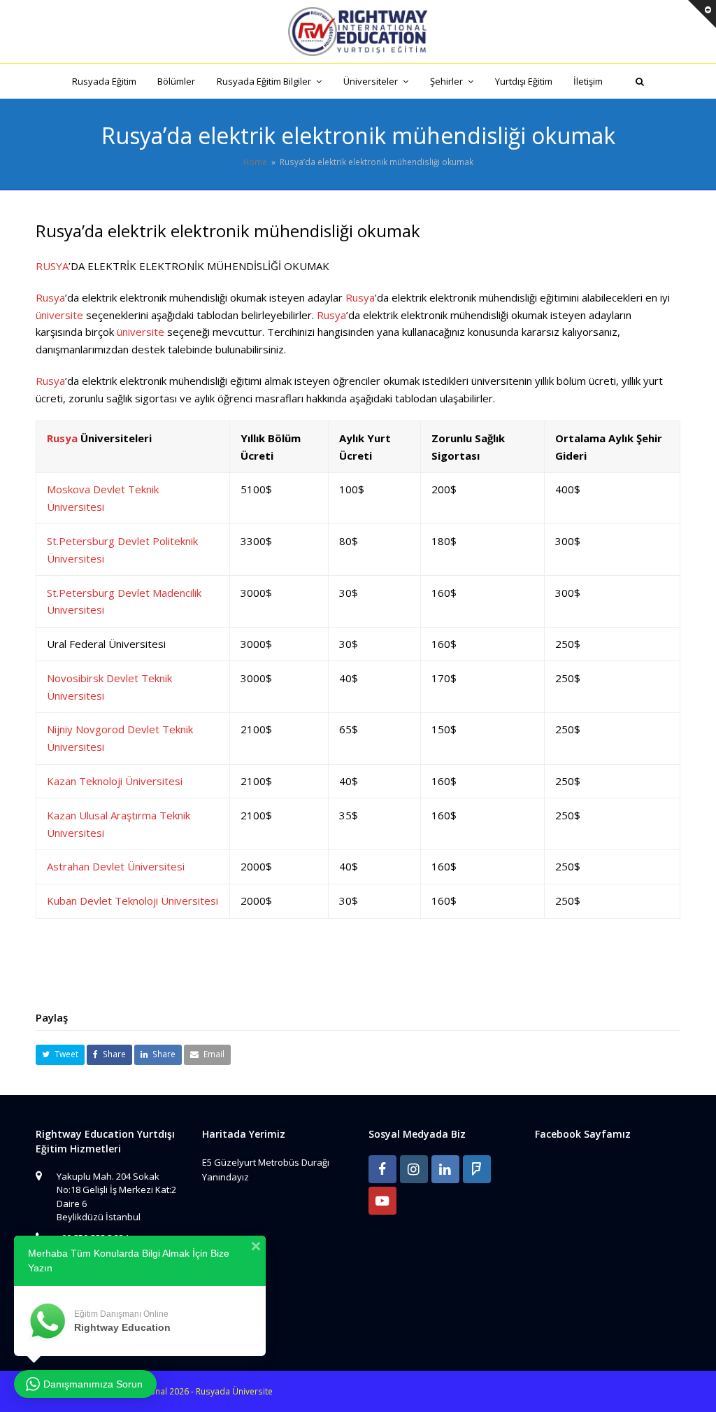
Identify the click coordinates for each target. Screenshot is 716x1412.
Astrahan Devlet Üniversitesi (116, 866)
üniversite (59, 315)
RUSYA (52, 266)
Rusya (50, 297)
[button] (60, 1055)
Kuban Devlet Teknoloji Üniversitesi (132, 901)
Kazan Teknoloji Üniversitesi (114, 781)
